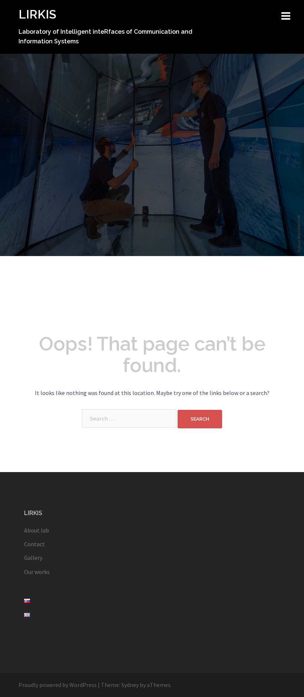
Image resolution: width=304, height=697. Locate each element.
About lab (36, 530)
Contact (34, 544)
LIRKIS (37, 14)
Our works (37, 571)
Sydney (130, 684)
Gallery (33, 557)
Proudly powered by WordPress (58, 684)
